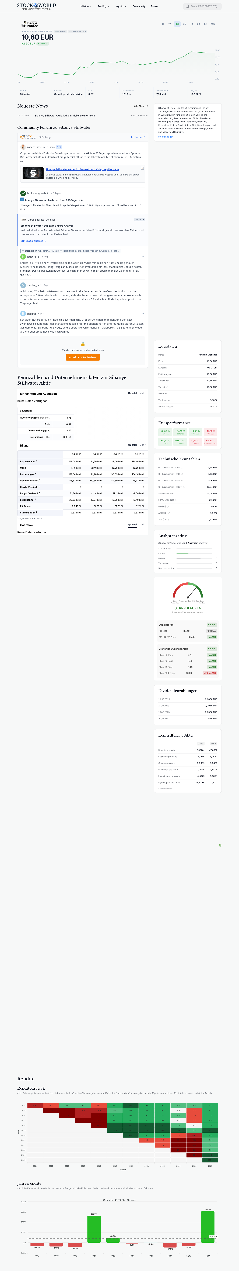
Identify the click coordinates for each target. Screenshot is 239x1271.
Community (138, 6)
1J (192, 24)
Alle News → (141, 106)
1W (169, 24)
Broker (155, 6)
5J (205, 24)
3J (198, 24)
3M (184, 24)
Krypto (119, 6)
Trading (102, 6)
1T (163, 24)
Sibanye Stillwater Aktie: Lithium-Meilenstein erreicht (65, 115)
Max (213, 24)
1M (177, 24)
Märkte (84, 6)
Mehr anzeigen (165, 136)
